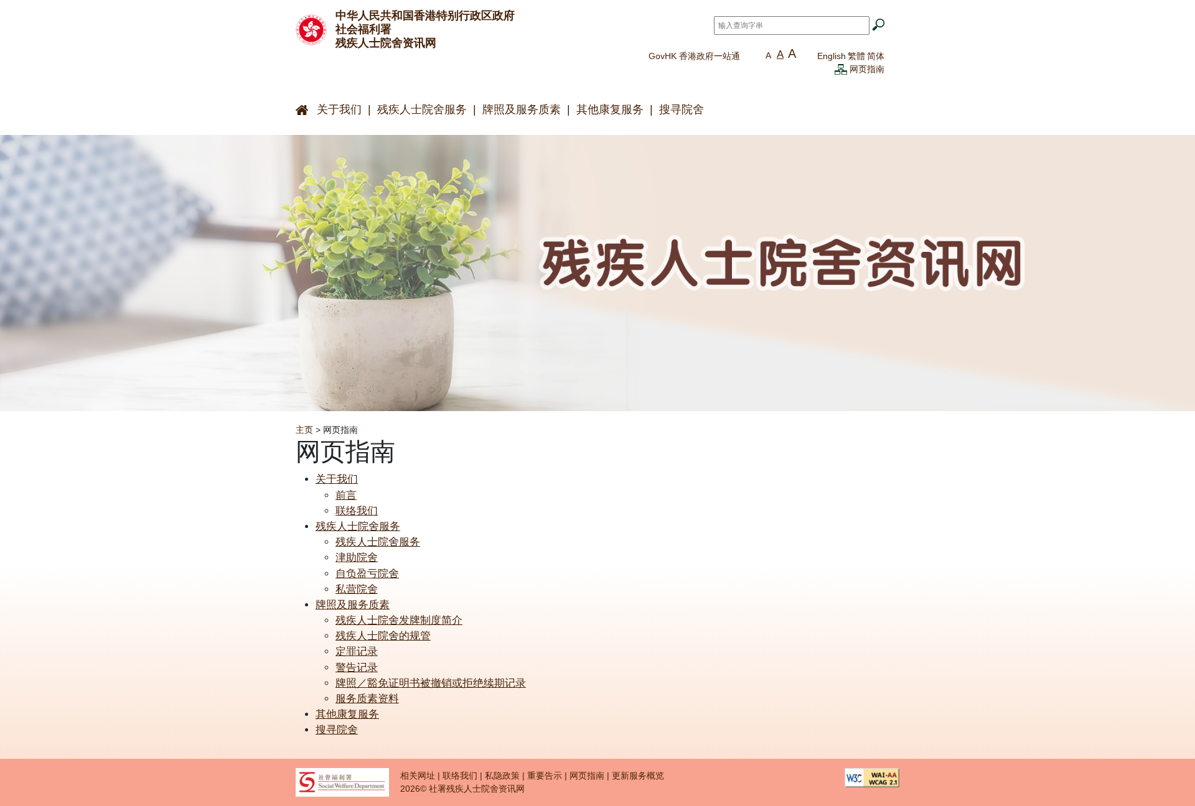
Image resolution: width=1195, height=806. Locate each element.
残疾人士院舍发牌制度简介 (398, 620)
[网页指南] (841, 69)
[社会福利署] (342, 782)
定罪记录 (356, 651)
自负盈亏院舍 (367, 574)
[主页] (311, 29)
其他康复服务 (610, 109)
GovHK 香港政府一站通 (694, 56)
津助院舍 (356, 557)
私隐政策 (502, 776)
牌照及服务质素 (521, 109)
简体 (875, 56)
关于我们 (339, 109)
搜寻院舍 (681, 109)
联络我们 (356, 511)
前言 (346, 495)
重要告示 (544, 776)
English (831, 56)
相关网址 (417, 776)
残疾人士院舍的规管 (383, 636)
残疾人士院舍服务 (422, 109)
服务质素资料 (367, 699)
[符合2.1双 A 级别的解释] (872, 777)
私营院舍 (356, 589)
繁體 (856, 56)
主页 (304, 430)
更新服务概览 (638, 776)
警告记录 (356, 668)
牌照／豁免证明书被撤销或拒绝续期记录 (430, 683)
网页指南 (867, 69)
